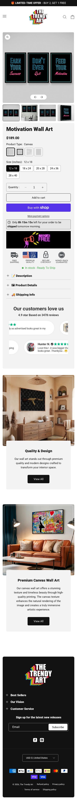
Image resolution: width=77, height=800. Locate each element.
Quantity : (14, 187)
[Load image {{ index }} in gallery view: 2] (29, 113)
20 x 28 (40, 168)
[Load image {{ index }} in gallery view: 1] (11, 113)
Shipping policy (49, 789)
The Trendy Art (26, 784)
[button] (4, 16)
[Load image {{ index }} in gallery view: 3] (47, 113)
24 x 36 (54, 168)
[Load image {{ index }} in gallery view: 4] (66, 113)
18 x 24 (26, 168)
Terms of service (31, 789)
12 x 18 (13, 168)
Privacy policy (58, 784)
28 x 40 (13, 175)
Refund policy (43, 784)
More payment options (38, 216)
